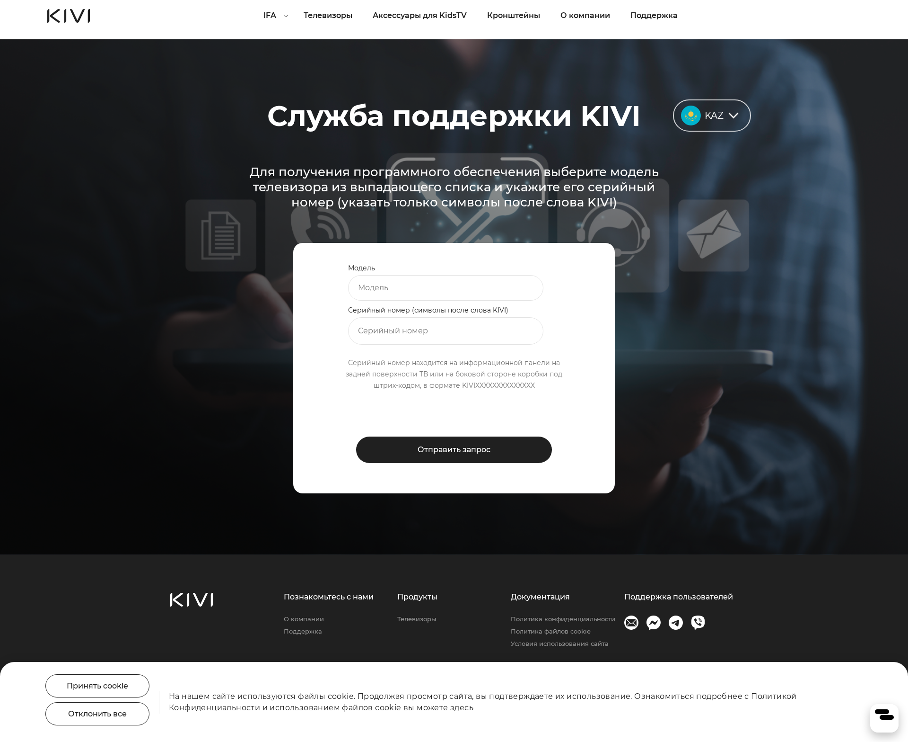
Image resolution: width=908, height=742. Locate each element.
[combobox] (445, 288)
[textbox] (445, 288)
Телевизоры (328, 15)
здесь (461, 707)
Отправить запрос (454, 449)
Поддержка (654, 15)
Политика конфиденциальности (563, 619)
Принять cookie (97, 685)
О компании (585, 15)
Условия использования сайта (560, 643)
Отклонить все (97, 713)
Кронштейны (513, 15)
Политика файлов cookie (551, 631)
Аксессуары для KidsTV (420, 15)
